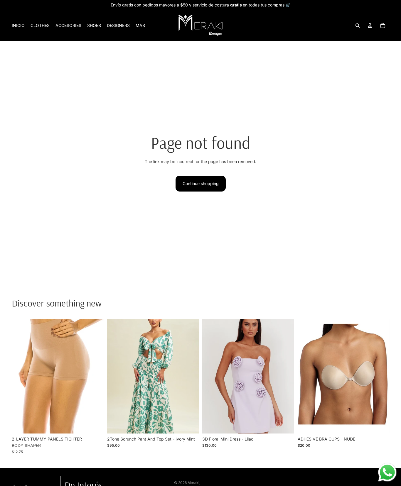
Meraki (193, 482)
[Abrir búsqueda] (357, 25)
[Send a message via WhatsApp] (387, 472)
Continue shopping (201, 183)
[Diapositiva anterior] (20, 376)
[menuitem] (140, 25)
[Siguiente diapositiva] (95, 376)
